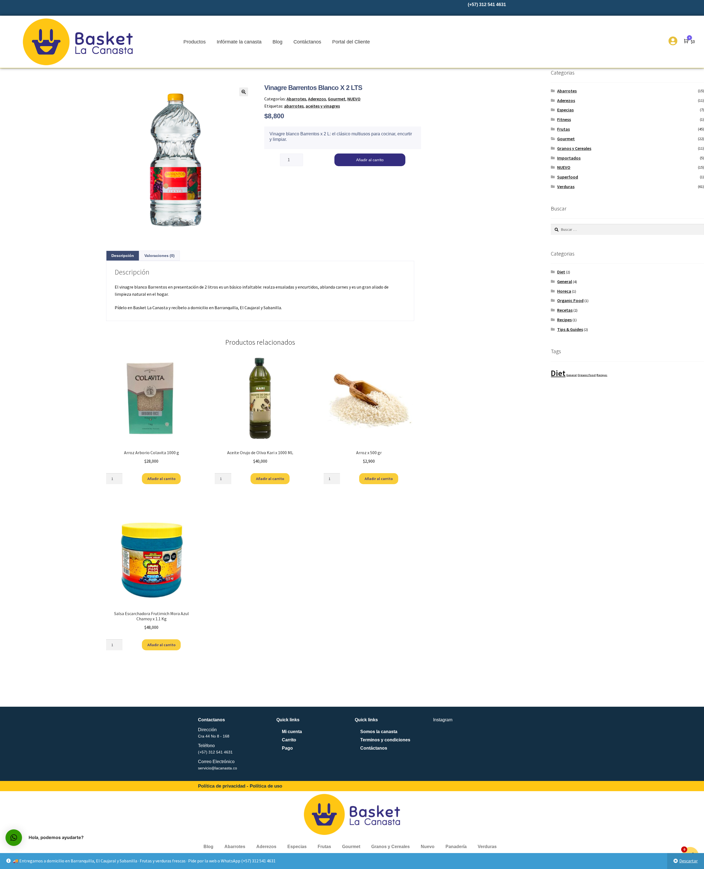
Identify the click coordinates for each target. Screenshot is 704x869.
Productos (194, 42)
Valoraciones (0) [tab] (159, 255)
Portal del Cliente (351, 42)
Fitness (564, 119)
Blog (277, 42)
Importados (569, 158)
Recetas (565, 310)
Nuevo (428, 846)
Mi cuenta (292, 731)
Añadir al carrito (370, 160)
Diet (561, 272)
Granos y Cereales (574, 148)
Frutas (563, 129)
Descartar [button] (688, 860)
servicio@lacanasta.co (217, 768)
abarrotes (294, 106)
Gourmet (336, 99)
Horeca (564, 291)
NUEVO (354, 99)
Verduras (565, 186)
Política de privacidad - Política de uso (240, 786)
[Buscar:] (627, 229)
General (564, 281)
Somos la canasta (378, 731)
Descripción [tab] (122, 255)
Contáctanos (307, 42)
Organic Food (570, 300)
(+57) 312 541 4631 (215, 752)
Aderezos (317, 99)
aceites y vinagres (323, 106)
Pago (287, 748)
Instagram (442, 719)
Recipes (564, 319)
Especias (565, 110)
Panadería (456, 846)
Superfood (567, 177)
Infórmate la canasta (239, 42)
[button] (243, 91)
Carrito (289, 740)
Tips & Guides (570, 329)
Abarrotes (296, 99)
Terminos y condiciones (385, 740)
